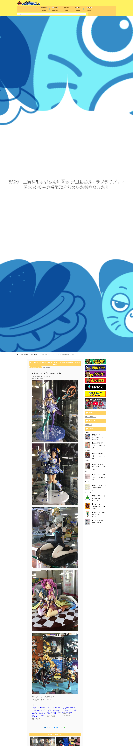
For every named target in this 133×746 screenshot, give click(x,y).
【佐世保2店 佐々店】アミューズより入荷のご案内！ (98, 445)
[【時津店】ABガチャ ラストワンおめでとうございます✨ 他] (87, 466)
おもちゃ (39, 367)
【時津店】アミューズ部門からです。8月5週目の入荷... (98, 477)
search (101, 14)
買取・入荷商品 (33, 367)
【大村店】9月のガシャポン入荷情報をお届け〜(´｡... (99, 488)
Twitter (57, 727)
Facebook (48, 727)
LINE (64, 727)
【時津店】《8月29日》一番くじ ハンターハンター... (98, 456)
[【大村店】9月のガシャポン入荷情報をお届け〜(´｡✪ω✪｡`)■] (87, 487)
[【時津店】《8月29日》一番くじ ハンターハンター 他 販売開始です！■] (87, 455)
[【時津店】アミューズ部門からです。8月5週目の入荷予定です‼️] (87, 476)
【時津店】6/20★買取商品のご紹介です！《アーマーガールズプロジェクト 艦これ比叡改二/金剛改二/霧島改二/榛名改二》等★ (54, 710)
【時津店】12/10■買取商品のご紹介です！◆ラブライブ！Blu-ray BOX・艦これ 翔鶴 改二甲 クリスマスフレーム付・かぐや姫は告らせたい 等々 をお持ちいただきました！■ (39, 712)
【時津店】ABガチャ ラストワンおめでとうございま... (99, 467)
